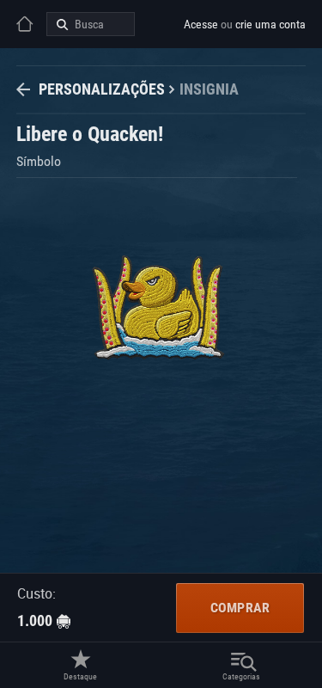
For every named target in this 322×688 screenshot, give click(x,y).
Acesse (201, 24)
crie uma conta (270, 24)
